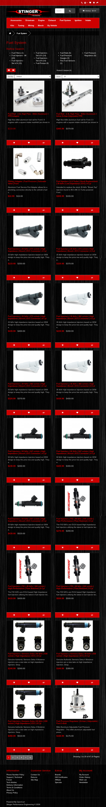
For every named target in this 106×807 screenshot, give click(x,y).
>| (30, 757)
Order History (84, 777)
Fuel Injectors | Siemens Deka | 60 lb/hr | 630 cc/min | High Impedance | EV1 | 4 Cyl (27, 655)
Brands (58, 775)
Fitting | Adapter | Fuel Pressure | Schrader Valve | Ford (27, 182)
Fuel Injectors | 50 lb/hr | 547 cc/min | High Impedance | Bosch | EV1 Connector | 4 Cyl (27, 452)
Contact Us (35, 775)
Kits (12, 25)
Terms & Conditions (14, 787)
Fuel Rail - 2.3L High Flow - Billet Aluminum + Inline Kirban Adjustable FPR (76, 115)
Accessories (16, 20)
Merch (41, 25)
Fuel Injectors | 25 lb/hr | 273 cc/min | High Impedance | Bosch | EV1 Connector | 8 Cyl (27, 317)
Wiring (31, 25)
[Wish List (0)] (90, 3)
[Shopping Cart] (94, 3)
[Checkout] (97, 3)
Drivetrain (29, 20)
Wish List (83, 780)
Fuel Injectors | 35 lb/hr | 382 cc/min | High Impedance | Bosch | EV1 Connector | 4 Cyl (75, 317)
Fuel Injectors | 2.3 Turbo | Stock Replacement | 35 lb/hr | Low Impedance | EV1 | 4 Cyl (77, 182)
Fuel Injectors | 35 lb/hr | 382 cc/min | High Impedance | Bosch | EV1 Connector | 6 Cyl (27, 385)
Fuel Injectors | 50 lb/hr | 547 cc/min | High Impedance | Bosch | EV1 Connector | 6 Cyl (75, 452)
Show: (58, 77)
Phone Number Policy (15, 775)
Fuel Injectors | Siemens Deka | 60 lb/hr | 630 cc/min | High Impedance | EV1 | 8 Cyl (27, 722)
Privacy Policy (12, 793)
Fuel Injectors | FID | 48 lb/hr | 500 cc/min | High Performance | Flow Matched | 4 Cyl (75, 520)
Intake (88, 20)
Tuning (21, 25)
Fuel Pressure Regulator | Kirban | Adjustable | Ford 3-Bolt (77, 722)
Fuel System (65, 20)
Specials (58, 782)
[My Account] (86, 3)
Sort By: (10, 77)
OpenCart (21, 802)
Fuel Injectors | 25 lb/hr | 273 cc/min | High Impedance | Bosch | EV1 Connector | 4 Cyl (27, 250)
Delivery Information (14, 785)
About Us (10, 790)
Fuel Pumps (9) (42, 63)
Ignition (78, 20)
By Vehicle (52, 25)
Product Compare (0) (64, 70)
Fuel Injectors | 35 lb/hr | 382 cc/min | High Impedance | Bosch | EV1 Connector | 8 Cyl (75, 385)
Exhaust (52, 20)
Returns (34, 777)
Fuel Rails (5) (65, 53)
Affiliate (58, 780)
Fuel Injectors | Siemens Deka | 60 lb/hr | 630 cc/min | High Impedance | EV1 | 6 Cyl (76, 655)
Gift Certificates (61, 777)
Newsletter (83, 782)
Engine (41, 20)
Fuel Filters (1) (18, 53)
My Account (84, 775)
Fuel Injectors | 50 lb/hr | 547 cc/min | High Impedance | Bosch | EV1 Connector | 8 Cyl (27, 520)
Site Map (34, 780)
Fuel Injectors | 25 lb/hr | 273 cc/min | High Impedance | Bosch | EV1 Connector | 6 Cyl (75, 250)
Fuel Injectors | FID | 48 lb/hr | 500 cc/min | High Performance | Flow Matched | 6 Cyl (26, 587)
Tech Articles (11, 782)
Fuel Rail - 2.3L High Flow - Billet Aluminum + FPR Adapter (28, 115)
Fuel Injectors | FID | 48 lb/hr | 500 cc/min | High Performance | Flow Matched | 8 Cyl (75, 587)
